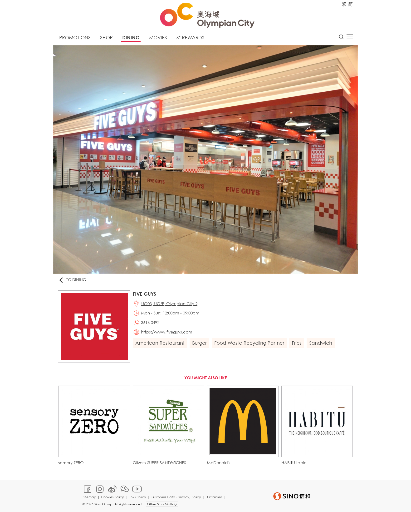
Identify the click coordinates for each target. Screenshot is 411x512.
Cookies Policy (112, 497)
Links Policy (137, 497)
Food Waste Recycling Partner (249, 343)
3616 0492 (150, 322)
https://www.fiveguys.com (166, 331)
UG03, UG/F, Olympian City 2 (169, 303)
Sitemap (89, 497)
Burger (199, 343)
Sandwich (320, 343)
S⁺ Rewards (190, 37)
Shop (106, 37)
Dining (131, 37)
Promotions (75, 37)
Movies (158, 37)
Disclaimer (214, 497)
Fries (297, 343)
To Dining (76, 279)
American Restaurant (160, 343)
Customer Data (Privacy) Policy (176, 497)
